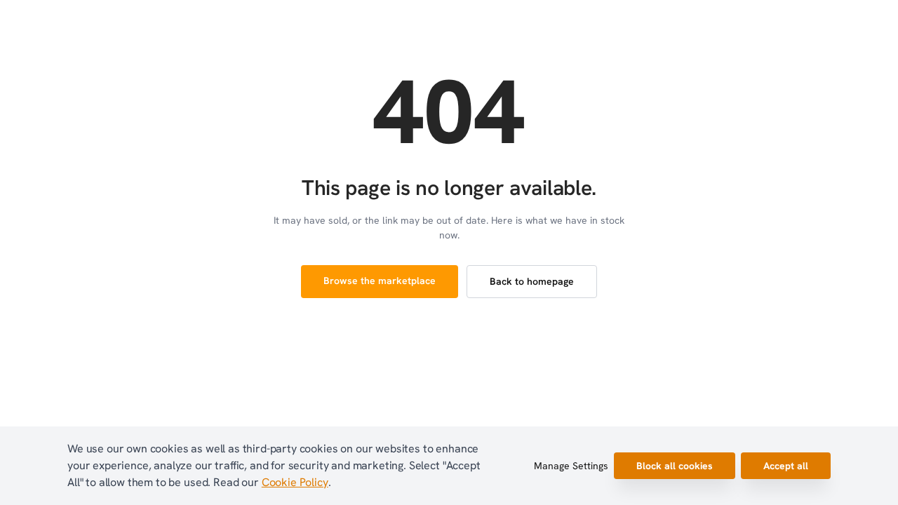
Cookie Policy (295, 482)
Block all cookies (674, 465)
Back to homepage (532, 281)
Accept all (785, 465)
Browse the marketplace (379, 280)
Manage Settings (571, 465)
